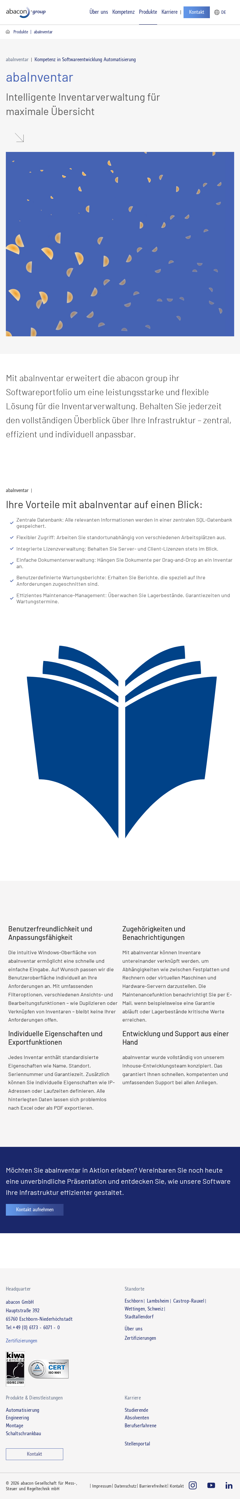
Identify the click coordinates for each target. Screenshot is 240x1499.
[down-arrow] (16, 138)
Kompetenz (123, 12)
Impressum (102, 1486)
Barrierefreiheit (153, 1486)
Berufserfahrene (141, 1425)
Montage (14, 1425)
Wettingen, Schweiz (144, 1309)
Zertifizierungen (140, 1338)
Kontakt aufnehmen (35, 1209)
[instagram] (192, 1486)
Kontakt (196, 12)
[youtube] (211, 1486)
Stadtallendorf (139, 1317)
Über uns (99, 12)
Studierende (136, 1410)
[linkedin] (230, 1486)
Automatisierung (23, 1410)
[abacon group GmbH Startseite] (26, 12)
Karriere (170, 12)
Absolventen (137, 1417)
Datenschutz (125, 1486)
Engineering (17, 1417)
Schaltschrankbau (23, 1433)
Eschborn (134, 1301)
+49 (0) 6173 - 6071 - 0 (36, 1327)
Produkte (148, 12)
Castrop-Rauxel (188, 1301)
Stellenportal (137, 1444)
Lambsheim (158, 1301)
